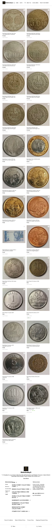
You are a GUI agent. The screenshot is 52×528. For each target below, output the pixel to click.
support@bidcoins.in (39, 493)
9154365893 (37, 495)
